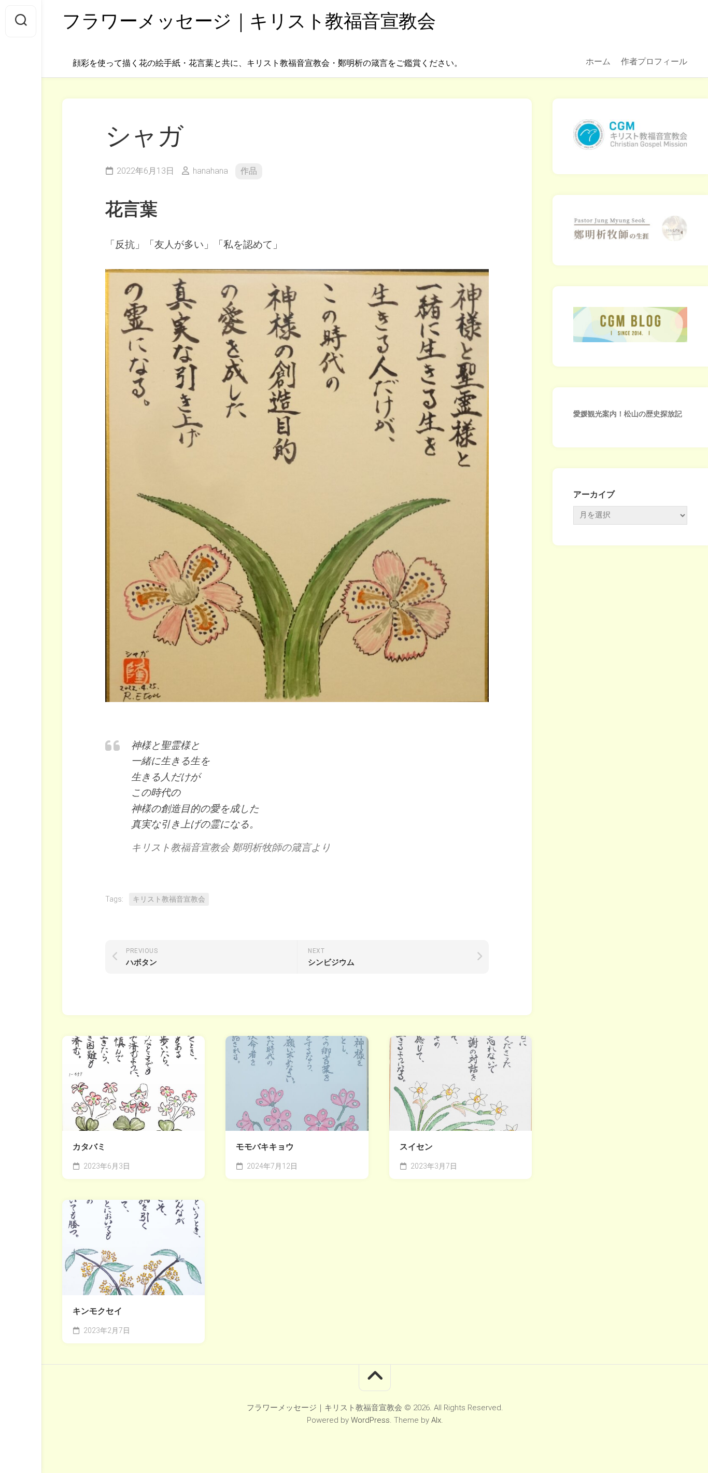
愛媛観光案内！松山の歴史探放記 (627, 414)
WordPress (370, 1420)
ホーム (598, 61)
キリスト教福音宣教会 (169, 899)
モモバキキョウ (265, 1147)
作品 (248, 171)
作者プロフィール (654, 61)
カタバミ (89, 1147)
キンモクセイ (97, 1311)
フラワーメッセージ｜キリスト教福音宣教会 (248, 21)
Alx (436, 1420)
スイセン (416, 1147)
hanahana (210, 171)
